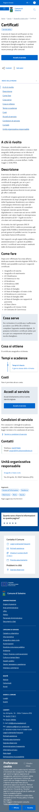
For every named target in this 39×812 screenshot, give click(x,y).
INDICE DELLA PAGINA (9, 81)
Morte (15, 495)
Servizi (9, 18)
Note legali (7, 753)
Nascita (22, 495)
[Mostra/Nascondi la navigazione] (4, 8)
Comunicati (7, 683)
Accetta (31, 807)
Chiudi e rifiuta (31, 764)
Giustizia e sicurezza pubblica (13, 647)
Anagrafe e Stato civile (12, 472)
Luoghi (5, 698)
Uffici (5, 611)
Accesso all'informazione (10, 490)
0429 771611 (11, 716)
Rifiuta (17, 807)
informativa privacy (11, 804)
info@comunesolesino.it (17, 723)
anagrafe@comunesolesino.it (20, 450)
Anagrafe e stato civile (21, 18)
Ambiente (6, 650)
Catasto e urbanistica (11, 633)
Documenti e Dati (9, 621)
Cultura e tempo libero (11, 657)
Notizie (5, 679)
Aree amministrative (10, 607)
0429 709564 (11, 719)
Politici (5, 614)
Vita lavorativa (8, 636)
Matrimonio (6, 495)
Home (3, 18)
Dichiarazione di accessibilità (13, 756)
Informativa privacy (10, 749)
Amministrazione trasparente (14, 746)
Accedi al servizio (19, 405)
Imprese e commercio (11, 667)
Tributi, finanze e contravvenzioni (15, 654)
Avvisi (5, 686)
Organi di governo (9, 604)
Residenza (24, 490)
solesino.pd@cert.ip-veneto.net (17, 726)
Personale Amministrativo (12, 618)
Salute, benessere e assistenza (14, 664)
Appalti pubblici (8, 661)
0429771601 (16, 448)
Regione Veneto (8, 3)
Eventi (5, 701)
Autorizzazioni (8, 643)
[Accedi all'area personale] (34, 2)
